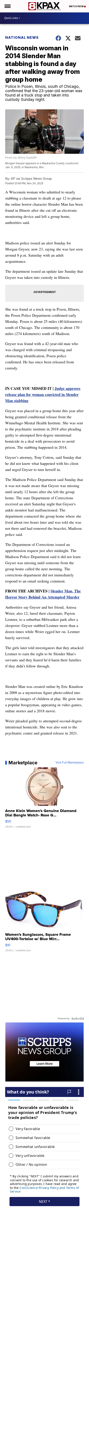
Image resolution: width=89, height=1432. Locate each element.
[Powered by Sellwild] (77, 1018)
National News (22, 37)
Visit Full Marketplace (70, 762)
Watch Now (76, 6)
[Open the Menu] (7, 6)
